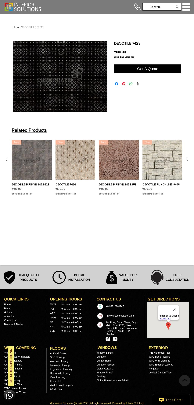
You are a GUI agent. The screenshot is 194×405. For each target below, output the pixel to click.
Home (16, 27)
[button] (186, 7)
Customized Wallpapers (17, 356)
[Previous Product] (6, 159)
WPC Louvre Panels (15, 388)
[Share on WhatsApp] (131, 83)
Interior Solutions (64, 403)
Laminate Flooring (60, 365)
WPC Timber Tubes (15, 392)
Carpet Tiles (56, 381)
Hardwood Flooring (60, 373)
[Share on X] (138, 83)
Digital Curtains (105, 368)
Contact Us (10, 320)
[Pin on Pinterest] (123, 83)
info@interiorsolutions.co (120, 315)
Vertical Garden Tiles (160, 372)
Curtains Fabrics (106, 364)
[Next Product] (187, 159)
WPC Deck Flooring (159, 356)
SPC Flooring (57, 357)
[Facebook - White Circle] (108, 339)
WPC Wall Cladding (159, 360)
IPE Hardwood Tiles (160, 352)
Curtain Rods (104, 360)
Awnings (101, 376)
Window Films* (105, 372)
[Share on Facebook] (116, 83)
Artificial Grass (58, 353)
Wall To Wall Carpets (61, 385)
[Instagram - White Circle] (115, 339)
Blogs (7, 308)
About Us (9, 316)
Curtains (101, 356)
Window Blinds (105, 352)
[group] (97, 167)
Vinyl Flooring (57, 377)
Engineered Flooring (61, 369)
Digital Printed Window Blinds (113, 380)
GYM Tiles (56, 389)
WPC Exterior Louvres (161, 364)
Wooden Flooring (59, 361)
